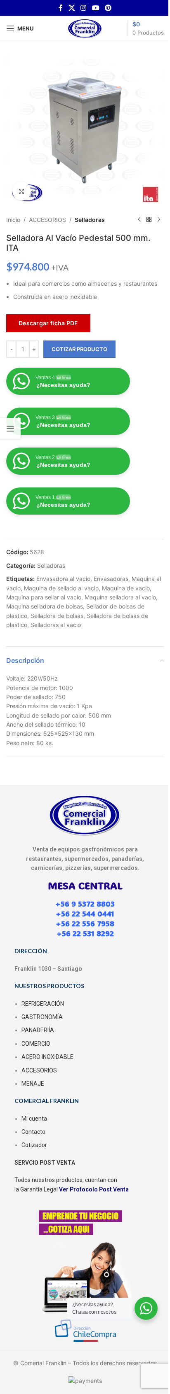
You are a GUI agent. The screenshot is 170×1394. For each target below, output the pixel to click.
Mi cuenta (34, 1118)
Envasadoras (111, 578)
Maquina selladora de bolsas (44, 606)
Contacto (33, 1131)
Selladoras (90, 219)
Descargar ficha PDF (48, 322)
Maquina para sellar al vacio (43, 597)
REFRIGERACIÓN (42, 1003)
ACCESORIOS (47, 219)
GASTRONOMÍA (42, 1017)
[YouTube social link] (95, 8)
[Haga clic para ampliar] (21, 191)
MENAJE (32, 1083)
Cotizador (34, 1145)
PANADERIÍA (37, 1030)
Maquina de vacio (126, 588)
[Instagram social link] (83, 8)
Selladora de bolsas (57, 615)
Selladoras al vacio (56, 624)
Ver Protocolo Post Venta (94, 1189)
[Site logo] (85, 27)
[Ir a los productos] (149, 220)
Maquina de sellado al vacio (61, 588)
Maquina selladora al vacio (120, 597)
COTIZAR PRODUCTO (79, 349)
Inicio (13, 219)
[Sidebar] (10, 428)
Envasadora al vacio (63, 578)
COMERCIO (35, 1043)
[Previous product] (139, 220)
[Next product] (159, 220)
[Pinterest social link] (108, 8)
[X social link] (72, 8)
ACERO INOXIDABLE (47, 1057)
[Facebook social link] (61, 8)
